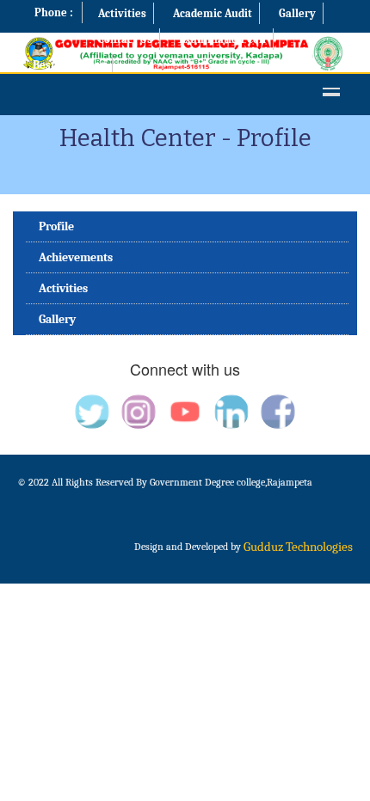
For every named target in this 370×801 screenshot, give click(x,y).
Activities (122, 13)
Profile (56, 226)
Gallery (297, 13)
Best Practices (69, 64)
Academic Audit (212, 13)
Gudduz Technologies (298, 546)
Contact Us (125, 39)
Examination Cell (222, 39)
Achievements (76, 257)
